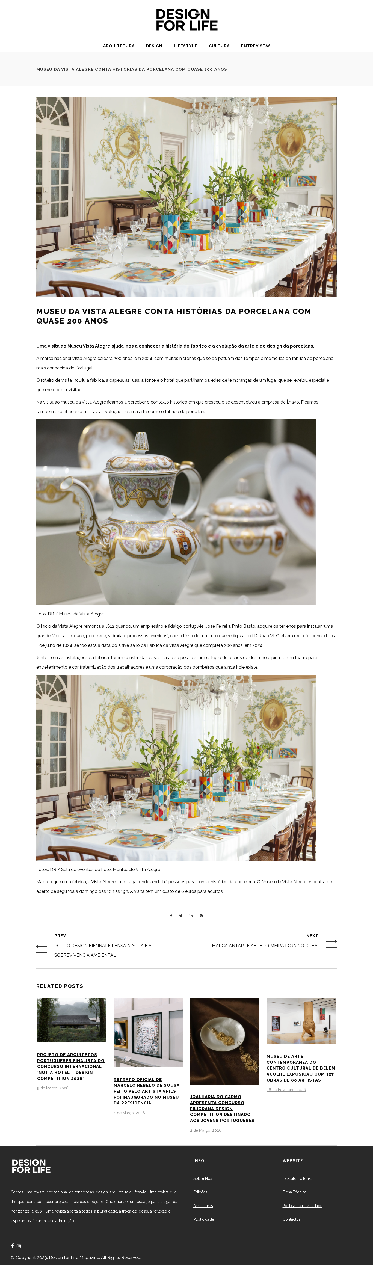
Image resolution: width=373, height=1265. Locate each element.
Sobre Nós (202, 1178)
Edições (200, 1192)
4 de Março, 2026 (129, 1113)
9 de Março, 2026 (53, 1088)
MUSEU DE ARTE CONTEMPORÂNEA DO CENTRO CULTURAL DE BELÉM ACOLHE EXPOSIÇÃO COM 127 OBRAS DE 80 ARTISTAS (301, 1068)
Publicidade (203, 1219)
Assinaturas (203, 1206)
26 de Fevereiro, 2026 (286, 1090)
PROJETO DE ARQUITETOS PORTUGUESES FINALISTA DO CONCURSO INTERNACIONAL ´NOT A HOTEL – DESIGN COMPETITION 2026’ (71, 1066)
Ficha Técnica (294, 1192)
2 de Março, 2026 (205, 1130)
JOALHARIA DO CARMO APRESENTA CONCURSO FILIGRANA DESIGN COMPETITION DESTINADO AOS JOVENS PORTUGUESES (222, 1108)
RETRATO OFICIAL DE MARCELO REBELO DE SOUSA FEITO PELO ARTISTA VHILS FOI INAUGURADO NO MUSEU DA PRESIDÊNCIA (147, 1091)
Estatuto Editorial (297, 1178)
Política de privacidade (302, 1206)
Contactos (292, 1219)
